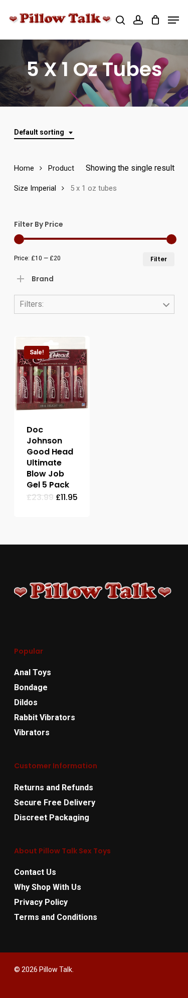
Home (24, 168)
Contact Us (35, 872)
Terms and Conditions (55, 917)
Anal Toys (32, 672)
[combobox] (44, 132)
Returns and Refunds (53, 787)
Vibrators (32, 732)
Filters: (32, 304)
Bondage (31, 687)
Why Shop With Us (47, 887)
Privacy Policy (41, 902)
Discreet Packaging (51, 817)
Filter (158, 259)
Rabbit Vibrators (44, 717)
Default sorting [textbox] (39, 132)
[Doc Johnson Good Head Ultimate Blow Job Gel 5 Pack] (52, 373)
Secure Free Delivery (54, 802)
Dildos (26, 702)
